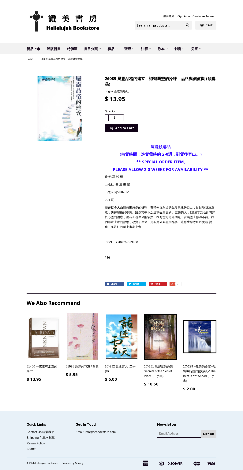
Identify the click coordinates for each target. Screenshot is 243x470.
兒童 (195, 48)
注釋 (145, 48)
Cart (209, 25)
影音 (178, 48)
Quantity (110, 111)
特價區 (72, 48)
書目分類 (91, 48)
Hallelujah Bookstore (46, 463)
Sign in (182, 16)
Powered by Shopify (73, 463)
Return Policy (36, 443)
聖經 (128, 48)
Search (31, 448)
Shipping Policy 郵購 (41, 437)
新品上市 (33, 48)
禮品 (111, 48)
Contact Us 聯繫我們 (40, 432)
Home (30, 59)
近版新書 (54, 48)
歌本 (162, 48)
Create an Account (204, 16)
